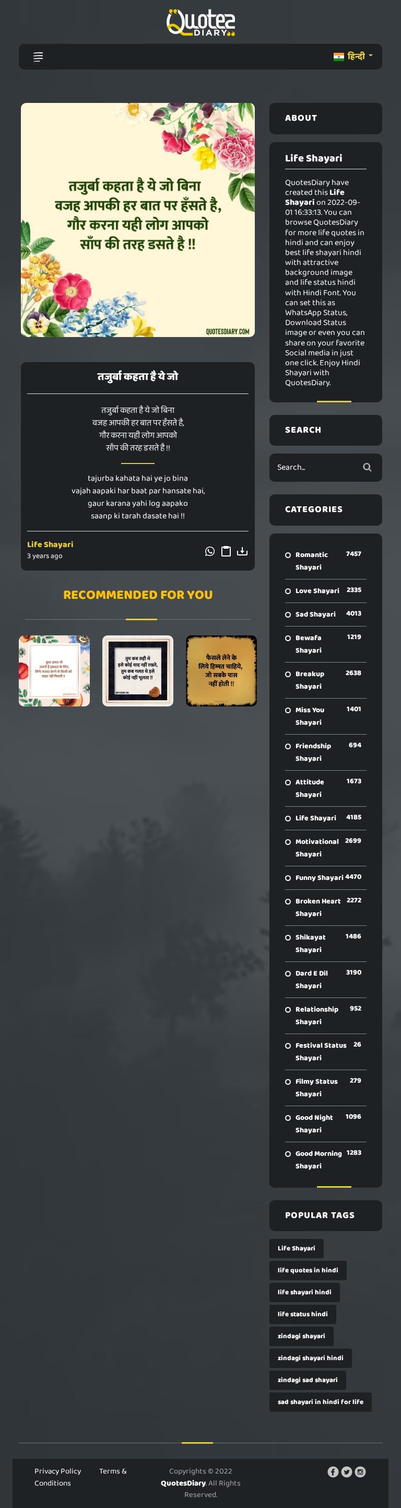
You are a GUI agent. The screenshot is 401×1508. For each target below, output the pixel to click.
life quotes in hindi (308, 1270)
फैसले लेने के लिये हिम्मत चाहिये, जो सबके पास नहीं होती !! (221, 671)
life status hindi (303, 1314)
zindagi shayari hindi (311, 1358)
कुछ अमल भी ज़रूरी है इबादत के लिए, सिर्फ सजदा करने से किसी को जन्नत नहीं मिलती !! (54, 670)
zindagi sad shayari (308, 1380)
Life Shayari (50, 544)
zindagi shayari (301, 1336)
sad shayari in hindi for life (320, 1402)
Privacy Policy (57, 1471)
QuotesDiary (183, 1483)
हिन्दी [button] (356, 56)
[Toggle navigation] (38, 57)
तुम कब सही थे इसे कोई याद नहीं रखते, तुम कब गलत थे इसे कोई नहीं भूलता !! (137, 671)
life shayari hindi (305, 1292)
